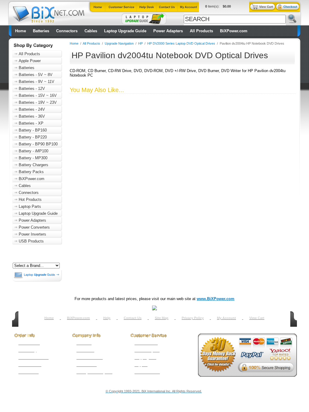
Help (106, 318)
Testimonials (86, 365)
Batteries (41, 31)
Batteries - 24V (32, 109)
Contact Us (133, 318)
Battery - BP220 (33, 137)
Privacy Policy (193, 318)
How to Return (146, 343)
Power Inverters (32, 234)
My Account (226, 318)
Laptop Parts (30, 206)
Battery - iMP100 (33, 151)
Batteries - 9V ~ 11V (36, 81)
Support (141, 365)
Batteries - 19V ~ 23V (38, 102)
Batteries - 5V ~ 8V (36, 74)
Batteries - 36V (32, 116)
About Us (83, 343)
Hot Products (30, 199)
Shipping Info (145, 358)
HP (140, 43)
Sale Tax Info (28, 372)
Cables (90, 31)
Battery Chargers (33, 165)
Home (20, 31)
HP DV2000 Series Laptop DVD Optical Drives (181, 43)
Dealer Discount (147, 372)
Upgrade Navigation (119, 43)
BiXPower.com (233, 31)
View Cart (256, 318)
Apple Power (30, 61)
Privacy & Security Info (94, 372)
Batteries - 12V (32, 88)
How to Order (29, 343)
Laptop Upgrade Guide (125, 31)
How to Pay (27, 350)
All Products (201, 31)
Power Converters (34, 227)
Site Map (161, 318)
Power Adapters (168, 31)
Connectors (67, 31)
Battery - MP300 (33, 158)
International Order (33, 358)
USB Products (31, 241)
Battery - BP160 (33, 130)
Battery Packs (31, 172)
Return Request (147, 350)
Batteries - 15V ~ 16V (38, 95)
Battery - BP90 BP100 (38, 144)
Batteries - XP (31, 123)
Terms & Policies (89, 358)
